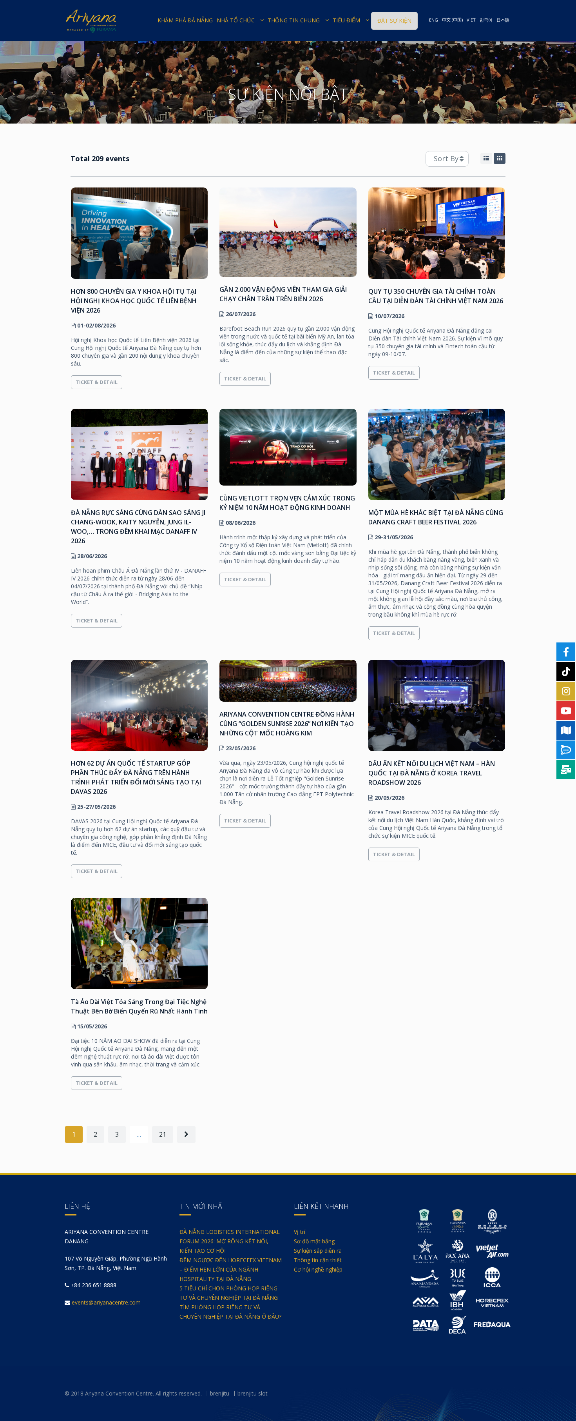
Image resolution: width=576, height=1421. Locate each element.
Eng (433, 20)
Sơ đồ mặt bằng (314, 1241)
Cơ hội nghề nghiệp (318, 1269)
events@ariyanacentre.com (106, 1302)
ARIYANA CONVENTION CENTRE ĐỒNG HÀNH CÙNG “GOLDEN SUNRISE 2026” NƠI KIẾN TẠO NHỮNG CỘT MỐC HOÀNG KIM (287, 723)
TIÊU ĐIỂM (346, 20)
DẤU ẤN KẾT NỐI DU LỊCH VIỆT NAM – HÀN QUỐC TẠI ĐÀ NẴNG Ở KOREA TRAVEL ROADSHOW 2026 (431, 773)
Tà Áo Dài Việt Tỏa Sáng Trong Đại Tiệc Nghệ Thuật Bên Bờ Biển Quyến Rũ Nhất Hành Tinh (139, 1006)
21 (162, 1134)
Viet (471, 20)
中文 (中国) (452, 20)
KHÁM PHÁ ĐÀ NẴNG (185, 20)
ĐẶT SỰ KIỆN (394, 20)
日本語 (502, 20)
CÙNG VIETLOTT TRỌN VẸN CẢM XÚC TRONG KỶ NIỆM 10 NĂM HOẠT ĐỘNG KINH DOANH (287, 503)
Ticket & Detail (97, 382)
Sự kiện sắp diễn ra (318, 1250)
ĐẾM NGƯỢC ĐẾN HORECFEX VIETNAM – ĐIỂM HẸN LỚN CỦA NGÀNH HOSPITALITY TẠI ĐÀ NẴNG (230, 1269)
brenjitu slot (252, 1393)
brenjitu (219, 1393)
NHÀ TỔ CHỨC (236, 20)
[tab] (486, 158)
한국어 (486, 20)
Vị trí (299, 1231)
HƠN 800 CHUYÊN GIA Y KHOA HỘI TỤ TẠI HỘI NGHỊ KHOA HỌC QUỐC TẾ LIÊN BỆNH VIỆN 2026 (134, 301)
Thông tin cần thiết (318, 1260)
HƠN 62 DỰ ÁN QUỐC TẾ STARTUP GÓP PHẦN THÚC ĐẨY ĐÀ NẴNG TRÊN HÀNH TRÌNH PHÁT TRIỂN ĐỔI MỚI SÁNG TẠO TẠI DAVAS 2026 (136, 777)
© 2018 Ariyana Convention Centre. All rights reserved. (133, 1393)
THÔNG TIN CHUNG (294, 20)
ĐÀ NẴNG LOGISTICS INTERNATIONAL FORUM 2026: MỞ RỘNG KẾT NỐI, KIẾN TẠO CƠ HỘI (229, 1241)
